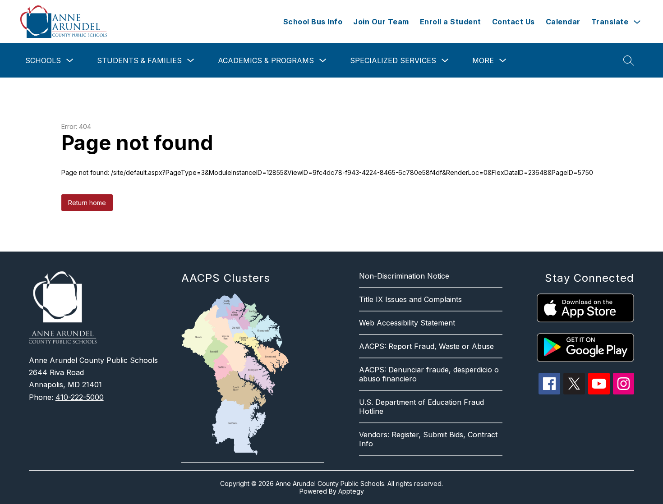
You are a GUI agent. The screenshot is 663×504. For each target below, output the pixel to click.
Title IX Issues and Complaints (410, 299)
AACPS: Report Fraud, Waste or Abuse (426, 346)
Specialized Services (393, 60)
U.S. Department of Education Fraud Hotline (421, 407)
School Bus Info (313, 21)
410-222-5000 (79, 397)
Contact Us (513, 21)
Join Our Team (381, 21)
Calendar (563, 21)
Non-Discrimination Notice (404, 275)
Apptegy (351, 491)
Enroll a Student (450, 21)
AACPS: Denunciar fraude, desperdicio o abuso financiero (429, 374)
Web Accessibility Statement (407, 322)
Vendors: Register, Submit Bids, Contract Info (428, 439)
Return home (87, 202)
